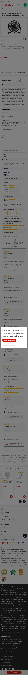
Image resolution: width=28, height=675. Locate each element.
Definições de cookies (9, 344)
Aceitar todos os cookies (9, 340)
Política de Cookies (18, 336)
